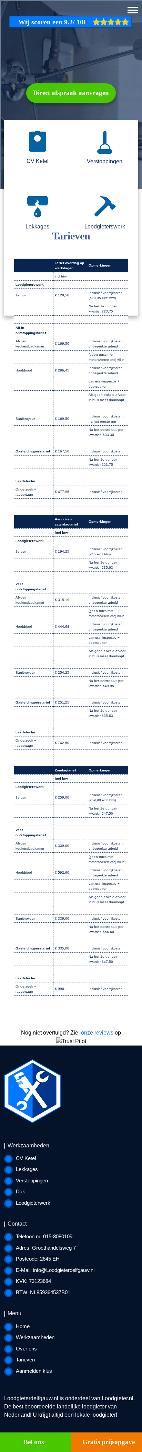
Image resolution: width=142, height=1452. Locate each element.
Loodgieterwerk (33, 1203)
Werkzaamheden (35, 1337)
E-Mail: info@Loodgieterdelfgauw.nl (55, 1270)
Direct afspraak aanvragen (71, 92)
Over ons (26, 1348)
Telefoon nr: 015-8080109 (44, 1236)
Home (23, 1326)
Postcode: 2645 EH (38, 1259)
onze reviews (97, 1033)
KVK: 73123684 (33, 1281)
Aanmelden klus (34, 1371)
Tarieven (25, 1359)
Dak (20, 1191)
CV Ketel (26, 1158)
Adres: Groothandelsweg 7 (46, 1248)
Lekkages (27, 1169)
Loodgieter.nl (117, 1398)
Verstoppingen (32, 1180)
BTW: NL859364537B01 (43, 1292)
